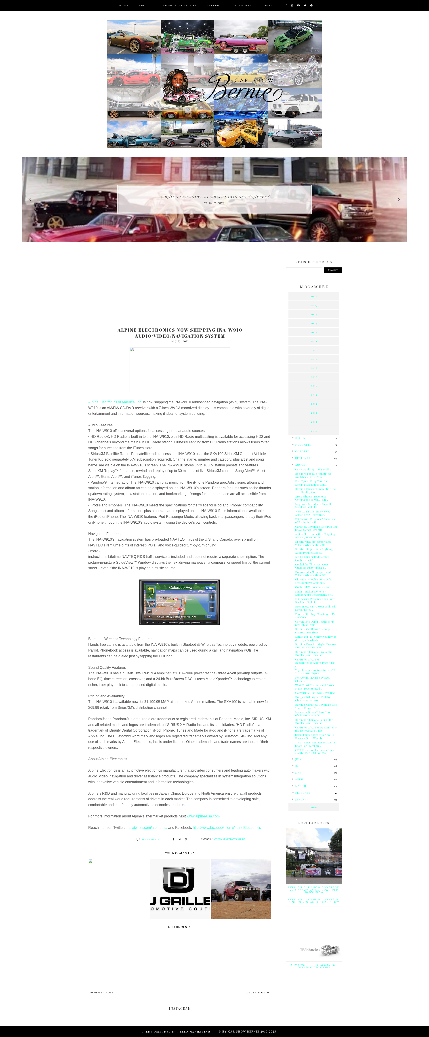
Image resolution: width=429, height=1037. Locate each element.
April (299, 779)
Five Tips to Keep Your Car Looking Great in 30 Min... (311, 482)
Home (124, 5)
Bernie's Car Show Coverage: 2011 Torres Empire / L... (316, 706)
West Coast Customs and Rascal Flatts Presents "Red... (314, 686)
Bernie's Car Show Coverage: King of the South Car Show (314, 901)
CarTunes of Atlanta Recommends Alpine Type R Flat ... (315, 663)
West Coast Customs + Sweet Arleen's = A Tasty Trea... (313, 513)
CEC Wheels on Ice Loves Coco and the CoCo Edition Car (314, 751)
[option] (214, 199)
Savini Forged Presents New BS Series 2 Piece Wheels (314, 736)
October (302, 451)
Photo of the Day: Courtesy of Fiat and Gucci (315, 615)
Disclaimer (242, 5)
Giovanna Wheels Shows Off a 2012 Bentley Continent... (313, 581)
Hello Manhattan (193, 1031)
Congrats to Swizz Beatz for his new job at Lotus (314, 623)
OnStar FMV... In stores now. (312, 587)
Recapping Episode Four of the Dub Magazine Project (314, 721)
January (301, 799)
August (301, 464)
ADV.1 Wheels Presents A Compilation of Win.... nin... (311, 498)
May (298, 772)
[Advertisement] (179, 289)
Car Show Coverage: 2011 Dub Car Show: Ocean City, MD (316, 528)
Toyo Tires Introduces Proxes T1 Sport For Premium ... (315, 744)
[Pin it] (186, 840)
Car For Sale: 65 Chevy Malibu (313, 469)
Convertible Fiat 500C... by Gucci (315, 692)
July (298, 759)
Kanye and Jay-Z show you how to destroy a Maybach (315, 638)
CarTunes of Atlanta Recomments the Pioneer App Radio (316, 729)
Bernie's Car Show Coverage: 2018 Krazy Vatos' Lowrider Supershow (314, 890)
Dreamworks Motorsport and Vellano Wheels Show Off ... (313, 543)
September (304, 458)
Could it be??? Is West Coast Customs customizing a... (312, 566)
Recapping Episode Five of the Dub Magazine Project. (313, 653)
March (300, 786)
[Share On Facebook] (173, 840)
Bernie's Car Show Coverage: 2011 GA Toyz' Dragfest (316, 630)
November (303, 444)
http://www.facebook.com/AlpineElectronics (227, 828)
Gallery (214, 5)
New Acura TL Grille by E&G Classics (312, 679)
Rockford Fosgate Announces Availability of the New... (313, 475)
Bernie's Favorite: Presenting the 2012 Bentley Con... (315, 490)
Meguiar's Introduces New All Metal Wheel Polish (313, 505)
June (298, 766)
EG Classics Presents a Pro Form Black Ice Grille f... (315, 600)
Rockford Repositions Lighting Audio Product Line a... (314, 550)
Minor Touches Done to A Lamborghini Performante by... (314, 593)
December (303, 438)
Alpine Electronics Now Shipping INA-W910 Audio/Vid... (315, 535)
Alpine (241, 839)
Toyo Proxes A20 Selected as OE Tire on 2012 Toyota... (315, 671)
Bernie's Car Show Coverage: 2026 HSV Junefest (214, 196)
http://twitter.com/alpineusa (146, 828)
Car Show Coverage (178, 5)
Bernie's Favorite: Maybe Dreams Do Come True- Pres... (315, 645)
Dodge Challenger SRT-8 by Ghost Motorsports (312, 698)
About (144, 5)
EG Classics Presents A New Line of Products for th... (315, 520)
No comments (150, 839)
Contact (270, 5)
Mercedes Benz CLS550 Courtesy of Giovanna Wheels (315, 713)
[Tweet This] (180, 840)
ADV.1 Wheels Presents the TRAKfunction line (314, 966)
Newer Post (104, 993)
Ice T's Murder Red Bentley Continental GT (312, 558)
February (302, 792)
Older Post (256, 993)
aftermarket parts (225, 839)
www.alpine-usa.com (203, 816)
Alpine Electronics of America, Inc (114, 402)
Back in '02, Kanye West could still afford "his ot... (315, 608)
